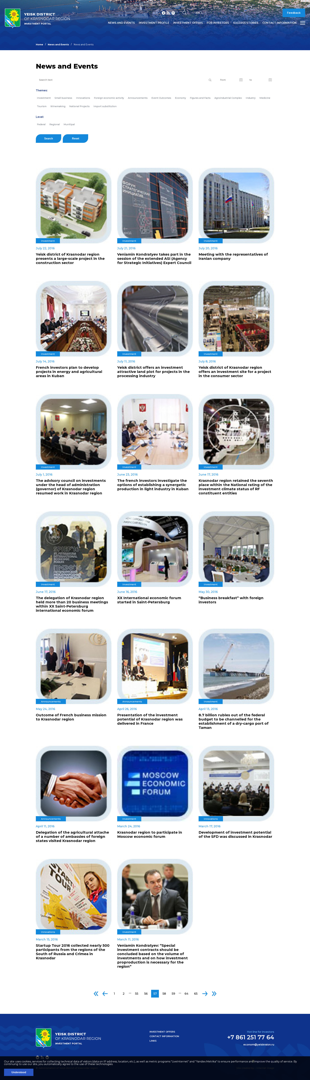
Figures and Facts (200, 97)
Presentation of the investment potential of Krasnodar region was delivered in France (150, 719)
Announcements (138, 97)
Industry (251, 97)
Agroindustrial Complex (228, 97)
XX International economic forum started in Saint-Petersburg (149, 600)
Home (39, 44)
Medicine (264, 97)
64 (186, 993)
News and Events (58, 44)
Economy (180, 97)
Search (48, 138)
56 (146, 993)
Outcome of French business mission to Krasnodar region (71, 717)
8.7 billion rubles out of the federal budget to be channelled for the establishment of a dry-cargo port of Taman (234, 721)
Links (153, 1040)
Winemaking (57, 106)
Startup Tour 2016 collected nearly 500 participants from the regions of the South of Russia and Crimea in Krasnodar (72, 951)
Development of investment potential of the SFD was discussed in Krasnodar (235, 834)
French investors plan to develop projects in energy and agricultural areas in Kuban (69, 371)
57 (155, 993)
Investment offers (188, 23)
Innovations (83, 97)
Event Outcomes (161, 97)
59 (173, 993)
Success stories (245, 23)
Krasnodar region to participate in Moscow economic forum (149, 834)
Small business (63, 97)
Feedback (294, 12)
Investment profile (154, 23)
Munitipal (69, 124)
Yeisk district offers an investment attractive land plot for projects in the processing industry (153, 371)
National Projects (79, 106)
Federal (41, 124)
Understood (18, 1072)
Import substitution (105, 106)
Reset (75, 138)
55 (136, 993)
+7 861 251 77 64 (250, 1037)
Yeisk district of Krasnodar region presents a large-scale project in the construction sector (70, 258)
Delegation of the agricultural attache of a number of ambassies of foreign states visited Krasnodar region (72, 836)
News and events (121, 23)
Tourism (41, 106)
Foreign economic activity (109, 97)
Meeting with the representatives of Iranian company (233, 256)
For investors (218, 23)
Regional (54, 124)
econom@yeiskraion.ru (258, 1044)
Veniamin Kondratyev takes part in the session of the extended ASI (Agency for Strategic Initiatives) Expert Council (154, 258)
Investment (44, 97)
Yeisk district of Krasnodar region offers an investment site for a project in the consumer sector (235, 371)
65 (195, 993)
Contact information (279, 23)
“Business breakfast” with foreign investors (231, 600)
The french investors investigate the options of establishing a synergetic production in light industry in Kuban (153, 485)
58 (164, 993)
